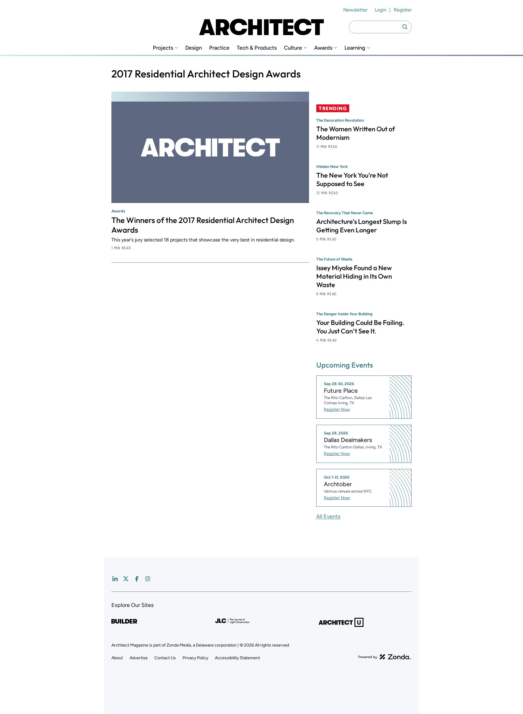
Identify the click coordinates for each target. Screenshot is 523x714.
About (117, 657)
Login (380, 10)
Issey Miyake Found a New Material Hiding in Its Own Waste (354, 276)
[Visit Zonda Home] (385, 657)
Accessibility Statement (237, 657)
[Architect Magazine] (261, 27)
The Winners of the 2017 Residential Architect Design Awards (202, 225)
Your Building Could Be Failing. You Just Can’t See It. (360, 326)
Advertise (139, 657)
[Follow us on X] (126, 578)
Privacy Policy (195, 657)
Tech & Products (257, 48)
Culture (293, 48)
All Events (328, 516)
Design (193, 48)
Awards (323, 48)
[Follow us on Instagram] (147, 578)
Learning (354, 48)
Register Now (337, 409)
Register (403, 10)
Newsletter (355, 10)
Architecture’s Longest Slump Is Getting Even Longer (361, 225)
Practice (219, 48)
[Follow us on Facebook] (136, 578)
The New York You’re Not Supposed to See (352, 179)
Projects (163, 48)
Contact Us (165, 657)
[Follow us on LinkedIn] (115, 578)
